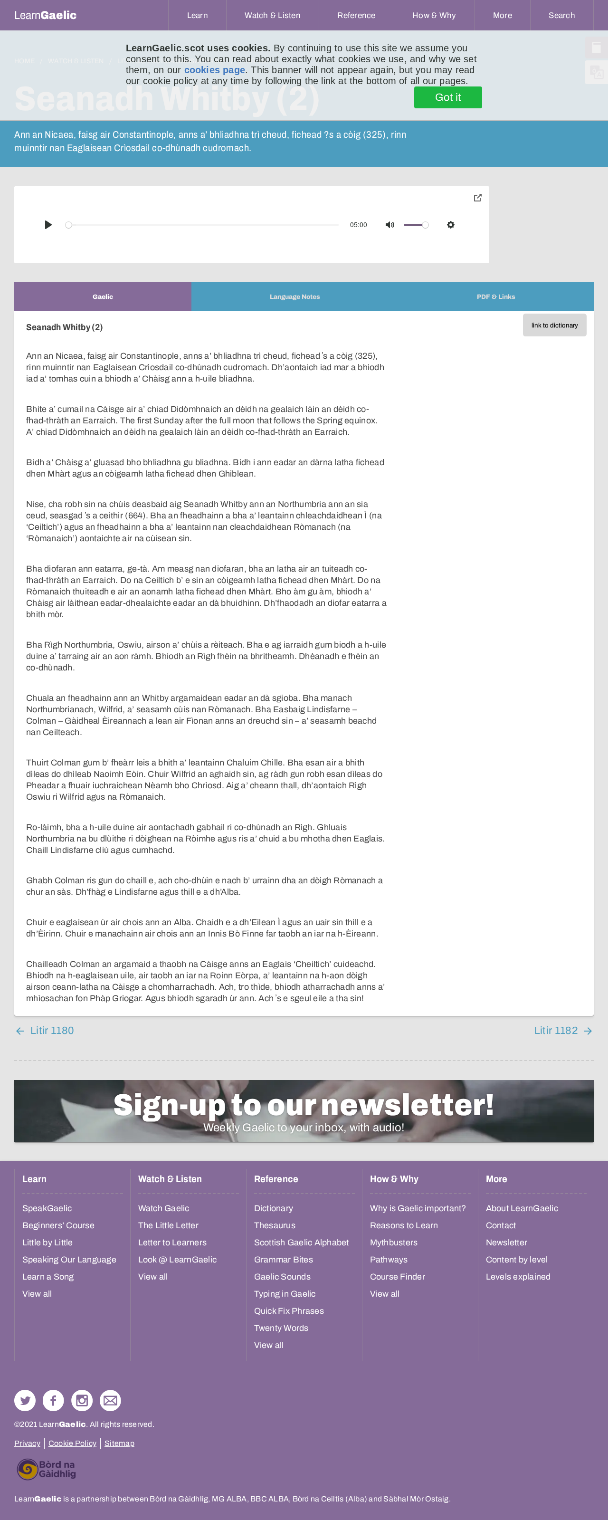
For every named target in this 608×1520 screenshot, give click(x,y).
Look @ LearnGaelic (177, 1259)
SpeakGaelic (47, 1208)
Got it (448, 97)
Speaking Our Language (69, 1259)
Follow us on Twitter (25, 1400)
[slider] (202, 224)
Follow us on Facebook (53, 1400)
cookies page (214, 70)
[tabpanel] (304, 663)
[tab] (102, 296)
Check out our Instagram (82, 1400)
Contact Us (110, 1400)
